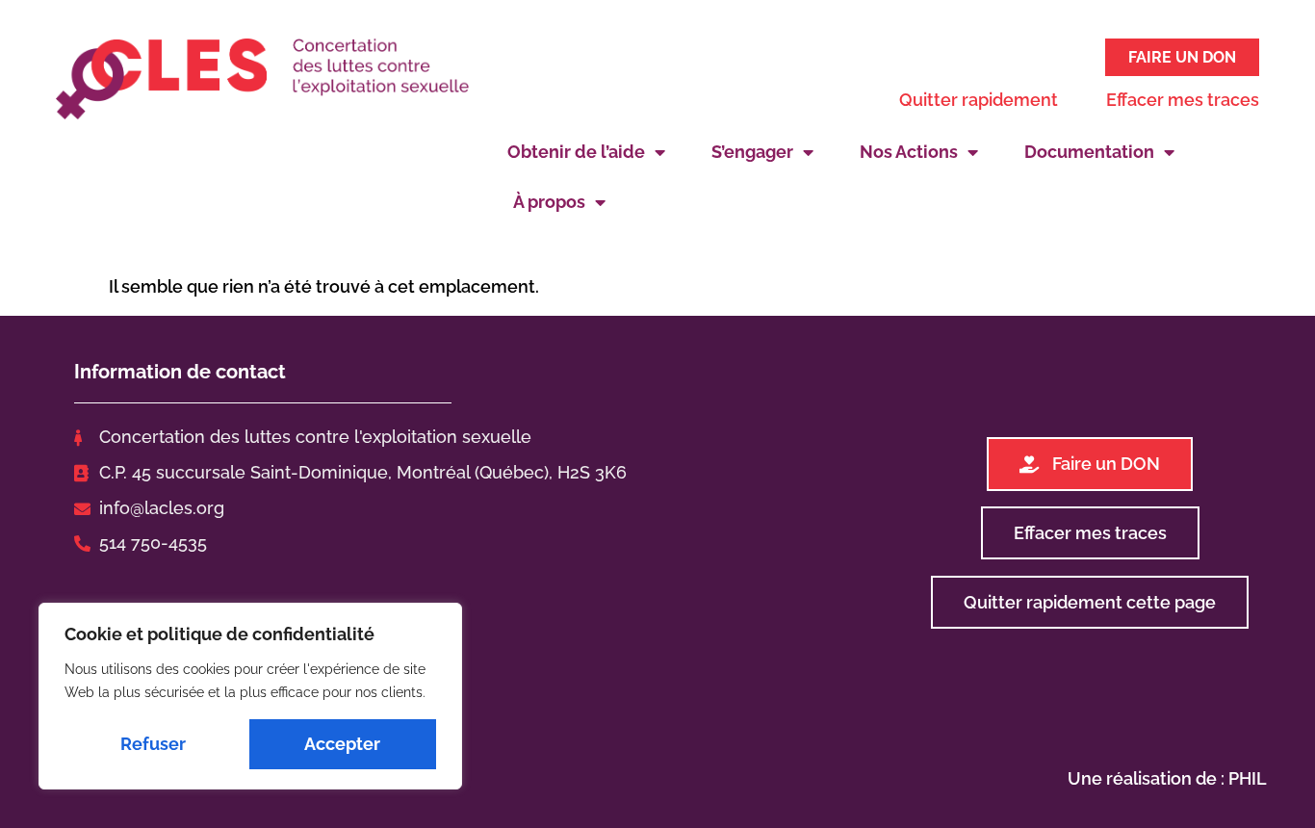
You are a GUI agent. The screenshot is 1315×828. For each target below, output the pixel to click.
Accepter (342, 744)
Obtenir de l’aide (576, 152)
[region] (250, 696)
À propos (549, 202)
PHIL (1247, 778)
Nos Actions (909, 152)
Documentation (1089, 152)
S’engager (752, 152)
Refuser (153, 744)
